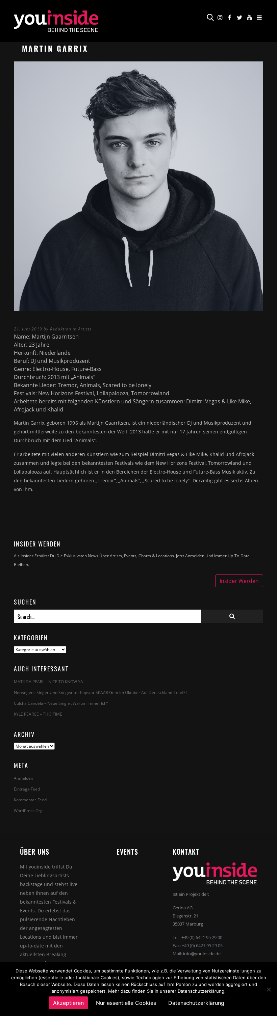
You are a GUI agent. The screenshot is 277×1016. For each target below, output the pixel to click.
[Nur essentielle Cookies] (268, 989)
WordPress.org (28, 810)
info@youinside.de (202, 954)
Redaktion (60, 329)
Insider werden (239, 581)
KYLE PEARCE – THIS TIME (38, 714)
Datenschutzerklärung (196, 1002)
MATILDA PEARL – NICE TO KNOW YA (48, 682)
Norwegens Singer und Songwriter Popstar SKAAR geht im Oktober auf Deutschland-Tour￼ (100, 692)
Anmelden (23, 778)
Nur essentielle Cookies (126, 1002)
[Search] (232, 616)
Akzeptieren (68, 1002)
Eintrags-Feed (27, 789)
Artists (85, 329)
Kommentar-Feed (30, 800)
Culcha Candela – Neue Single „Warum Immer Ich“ (61, 703)
